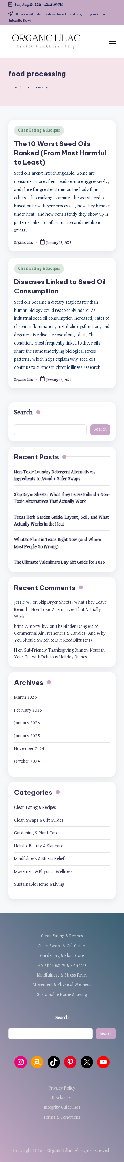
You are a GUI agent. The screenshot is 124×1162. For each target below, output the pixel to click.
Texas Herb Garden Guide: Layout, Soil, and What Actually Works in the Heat (61, 521)
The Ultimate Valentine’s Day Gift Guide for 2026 (59, 562)
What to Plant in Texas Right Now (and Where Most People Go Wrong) (57, 543)
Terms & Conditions (62, 1117)
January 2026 (27, 723)
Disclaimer (62, 1097)
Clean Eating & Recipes (39, 130)
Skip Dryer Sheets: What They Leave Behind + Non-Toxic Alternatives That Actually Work (62, 498)
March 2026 (25, 697)
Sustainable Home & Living (39, 884)
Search (23, 412)
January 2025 (27, 736)
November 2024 (29, 748)
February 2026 (28, 710)
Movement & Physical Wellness (43, 871)
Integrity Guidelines (62, 1107)
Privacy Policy (62, 1088)
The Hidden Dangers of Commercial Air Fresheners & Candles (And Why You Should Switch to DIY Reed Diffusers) (60, 633)
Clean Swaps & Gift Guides (38, 820)
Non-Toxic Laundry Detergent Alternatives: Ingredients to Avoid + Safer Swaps (54, 475)
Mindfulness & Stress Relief (39, 858)
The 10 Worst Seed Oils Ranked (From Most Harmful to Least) (60, 152)
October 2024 (27, 761)
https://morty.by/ (31, 626)
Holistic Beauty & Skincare (38, 846)
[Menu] (112, 42)
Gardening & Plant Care (36, 833)
